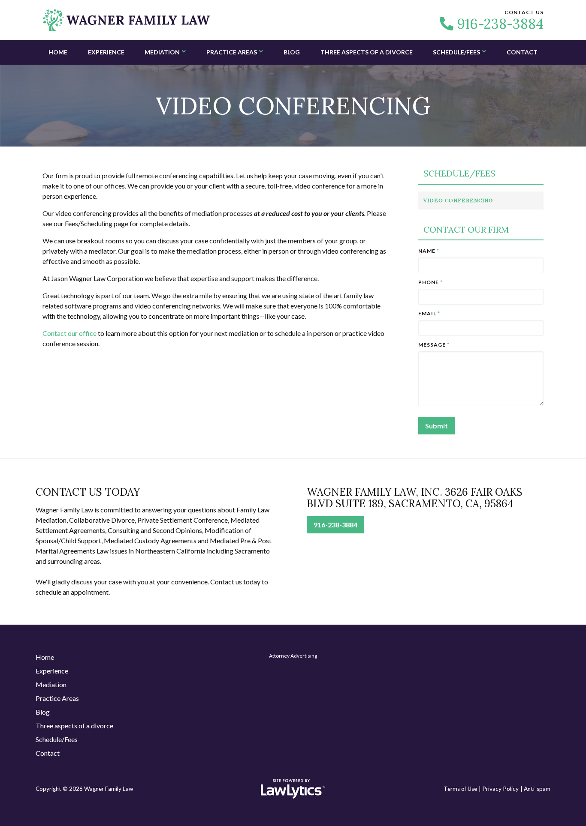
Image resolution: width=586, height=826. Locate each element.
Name (428, 251)
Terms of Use (460, 788)
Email (429, 313)
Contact (522, 52)
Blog (292, 52)
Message (434, 344)
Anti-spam (537, 788)
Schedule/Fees (456, 52)
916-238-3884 (500, 24)
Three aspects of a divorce (366, 52)
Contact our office (69, 333)
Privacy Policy (500, 788)
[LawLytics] (293, 789)
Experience (106, 52)
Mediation (162, 52)
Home (57, 52)
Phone (430, 282)
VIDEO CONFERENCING (458, 200)
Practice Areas (231, 52)
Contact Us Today (88, 492)
